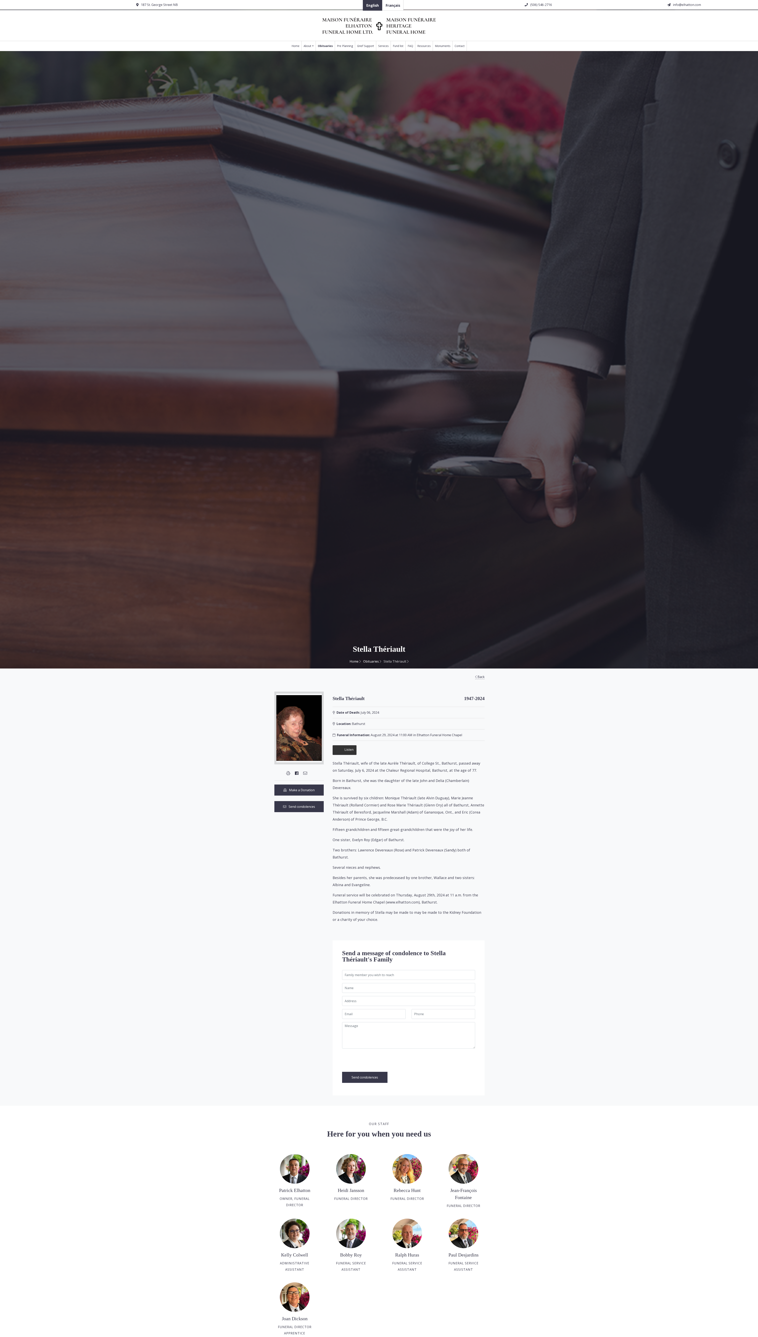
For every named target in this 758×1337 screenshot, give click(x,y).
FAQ (410, 46)
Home (295, 46)
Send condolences (300, 806)
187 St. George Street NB (159, 5)
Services (383, 46)
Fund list (398, 46)
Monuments (442, 46)
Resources (424, 46)
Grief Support (365, 46)
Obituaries (325, 46)
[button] (288, 773)
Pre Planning (345, 46)
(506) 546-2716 (540, 5)
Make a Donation (301, 790)
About (307, 46)
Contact (460, 46)
